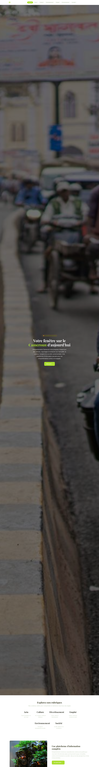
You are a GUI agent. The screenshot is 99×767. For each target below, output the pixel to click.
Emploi (57, 2)
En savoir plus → (58, 762)
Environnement (65, 2)
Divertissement (49, 2)
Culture (41, 2)
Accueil (30, 2)
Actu (36, 2)
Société (74, 2)
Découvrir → (49, 364)
